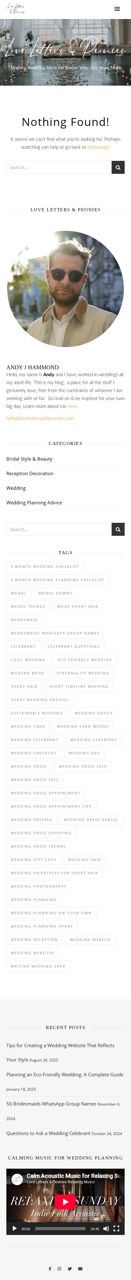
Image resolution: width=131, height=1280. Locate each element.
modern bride (28, 673)
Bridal (19, 593)
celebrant (23, 646)
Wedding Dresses (31, 819)
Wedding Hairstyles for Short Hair (54, 872)
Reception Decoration (29, 473)
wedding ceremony (93, 739)
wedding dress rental (91, 819)
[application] (65, 1202)
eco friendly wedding (85, 659)
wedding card (28, 726)
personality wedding (83, 673)
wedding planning (34, 899)
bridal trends (28, 606)
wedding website (90, 939)
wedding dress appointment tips (51, 806)
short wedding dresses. (40, 699)
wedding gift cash (33, 859)
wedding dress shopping (41, 832)
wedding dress (29, 766)
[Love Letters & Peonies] (15, 9)
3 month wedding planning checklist (57, 579)
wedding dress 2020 (83, 766)
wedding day (84, 753)
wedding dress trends (38, 846)
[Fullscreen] (116, 1228)
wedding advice (94, 713)
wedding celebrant (35, 739)
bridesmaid (24, 619)
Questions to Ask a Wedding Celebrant (48, 1133)
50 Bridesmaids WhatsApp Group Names (51, 1103)
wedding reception (34, 939)
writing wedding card (38, 966)
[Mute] (106, 1228)
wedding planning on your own (51, 912)
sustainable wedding (37, 713)
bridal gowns (55, 593)
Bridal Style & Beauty (29, 459)
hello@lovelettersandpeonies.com (40, 418)
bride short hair (78, 606)
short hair (24, 686)
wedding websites (32, 952)
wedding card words (83, 726)
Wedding (16, 488)
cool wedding (28, 659)
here (72, 406)
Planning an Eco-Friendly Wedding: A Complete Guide (64, 1074)
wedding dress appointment (46, 793)
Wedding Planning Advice (34, 502)
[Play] (14, 1228)
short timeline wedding (79, 686)
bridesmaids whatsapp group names (55, 633)
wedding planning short (42, 926)
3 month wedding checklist (45, 566)
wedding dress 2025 (35, 779)
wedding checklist (34, 753)
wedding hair (84, 859)
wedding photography (39, 886)
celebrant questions (74, 646)
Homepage (98, 147)
